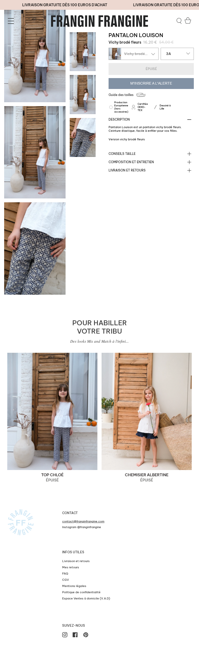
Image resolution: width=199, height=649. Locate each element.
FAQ (65, 573)
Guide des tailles (121, 95)
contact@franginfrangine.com (83, 521)
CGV (65, 580)
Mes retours (70, 567)
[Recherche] (179, 21)
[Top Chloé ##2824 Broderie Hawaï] (52, 411)
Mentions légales (74, 586)
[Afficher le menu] (12, 21)
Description (119, 119)
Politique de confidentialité (81, 592)
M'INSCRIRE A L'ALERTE (151, 83)
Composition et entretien (131, 162)
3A (168, 54)
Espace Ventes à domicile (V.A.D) (86, 598)
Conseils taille (122, 154)
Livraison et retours (127, 170)
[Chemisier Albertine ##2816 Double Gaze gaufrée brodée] (147, 411)
